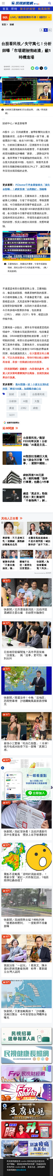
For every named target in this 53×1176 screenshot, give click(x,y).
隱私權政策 (21, 1170)
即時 (14, 9)
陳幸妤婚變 (28, 9)
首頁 (6, 9)
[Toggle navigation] (3, 3)
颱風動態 (44, 9)
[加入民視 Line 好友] (26, 784)
